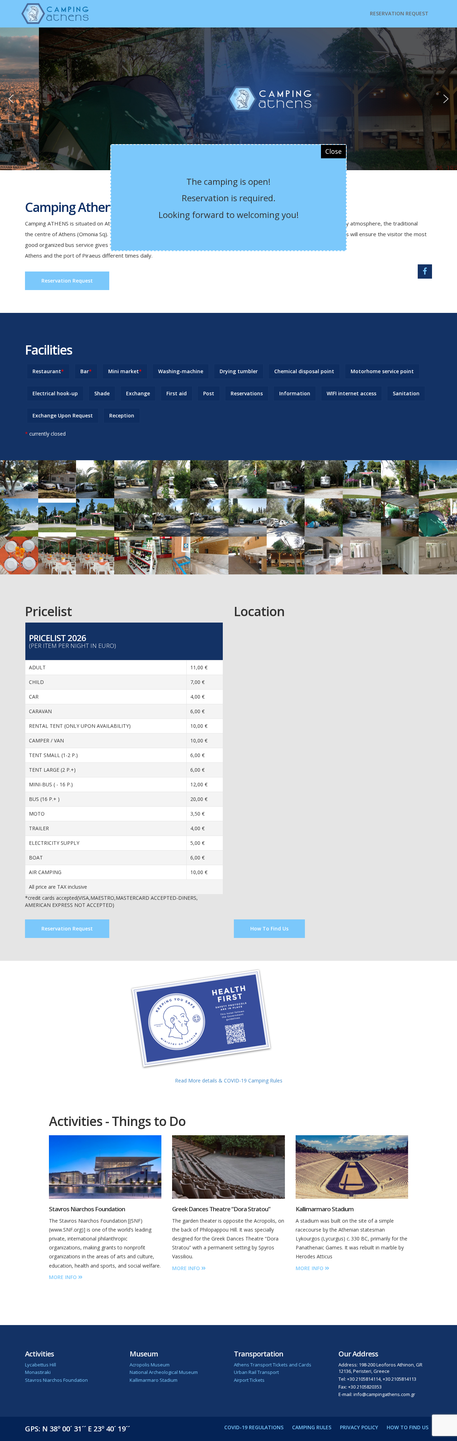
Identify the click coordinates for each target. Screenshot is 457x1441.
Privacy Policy (359, 1427)
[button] (11, 99)
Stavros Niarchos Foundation (56, 1380)
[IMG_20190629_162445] (362, 517)
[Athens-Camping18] (324, 556)
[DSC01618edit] (209, 479)
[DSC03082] (209, 517)
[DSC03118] (95, 556)
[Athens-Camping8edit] (57, 479)
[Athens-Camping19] (400, 556)
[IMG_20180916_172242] (247, 517)
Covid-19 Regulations (253, 1427)
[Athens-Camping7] (171, 517)
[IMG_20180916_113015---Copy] (286, 517)
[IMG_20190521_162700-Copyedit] (286, 479)
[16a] (438, 479)
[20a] (362, 479)
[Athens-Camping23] (171, 556)
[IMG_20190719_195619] (324, 517)
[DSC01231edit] (247, 479)
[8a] (19, 517)
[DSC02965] (133, 517)
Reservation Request (399, 13)
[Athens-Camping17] (247, 556)
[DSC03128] (133, 556)
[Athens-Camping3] (400, 479)
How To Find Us (269, 928)
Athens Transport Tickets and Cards (272, 1364)
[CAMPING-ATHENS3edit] (133, 479)
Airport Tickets (249, 1380)
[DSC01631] (286, 556)
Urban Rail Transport (256, 1372)
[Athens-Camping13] (57, 556)
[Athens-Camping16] (209, 556)
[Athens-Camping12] (19, 556)
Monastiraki (38, 1372)
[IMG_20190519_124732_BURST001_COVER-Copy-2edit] (324, 479)
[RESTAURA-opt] (400, 517)
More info (63, 1277)
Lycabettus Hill (40, 1364)
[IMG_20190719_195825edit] (19, 479)
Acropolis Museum (150, 1364)
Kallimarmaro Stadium (153, 1380)
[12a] (95, 517)
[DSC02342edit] (95, 479)
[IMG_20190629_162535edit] (171, 479)
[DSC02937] (438, 556)
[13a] (57, 517)
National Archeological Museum (164, 1372)
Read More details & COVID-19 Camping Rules (228, 1080)
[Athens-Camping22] (438, 517)
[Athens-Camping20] (362, 556)
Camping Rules (311, 1427)
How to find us (407, 1427)
